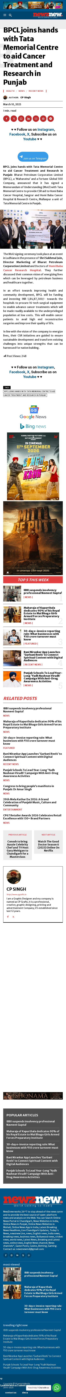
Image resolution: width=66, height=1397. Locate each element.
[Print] (43, 118)
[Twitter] (14, 118)
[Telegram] (50, 118)
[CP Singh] (6, 98)
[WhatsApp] (21, 118)
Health (10, 91)
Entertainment (12, 810)
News (28, 597)
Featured (31, 644)
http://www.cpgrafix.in (16, 894)
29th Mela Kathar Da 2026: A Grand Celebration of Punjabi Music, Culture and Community (29, 802)
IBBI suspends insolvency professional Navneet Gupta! (43, 591)
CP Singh (25, 97)
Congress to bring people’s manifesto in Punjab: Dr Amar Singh (28, 787)
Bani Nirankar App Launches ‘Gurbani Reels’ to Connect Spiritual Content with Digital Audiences (43, 656)
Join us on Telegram (34, 158)
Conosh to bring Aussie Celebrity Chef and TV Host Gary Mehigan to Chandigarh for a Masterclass (17, 849)
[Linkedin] (28, 118)
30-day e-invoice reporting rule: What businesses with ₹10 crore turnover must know (42, 635)
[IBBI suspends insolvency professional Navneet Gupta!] (12, 594)
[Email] (36, 118)
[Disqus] (33, 969)
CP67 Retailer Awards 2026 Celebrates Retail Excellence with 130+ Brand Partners (32, 817)
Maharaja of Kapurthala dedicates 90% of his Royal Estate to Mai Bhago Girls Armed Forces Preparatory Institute (42, 613)
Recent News (33, 664)
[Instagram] (11, 1255)
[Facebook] (6, 118)
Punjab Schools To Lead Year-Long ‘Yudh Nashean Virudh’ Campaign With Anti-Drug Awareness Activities (43, 677)
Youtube (29, 139)
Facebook (17, 134)
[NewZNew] (48, 15)
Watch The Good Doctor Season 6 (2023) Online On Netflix (48, 846)
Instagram (45, 130)
